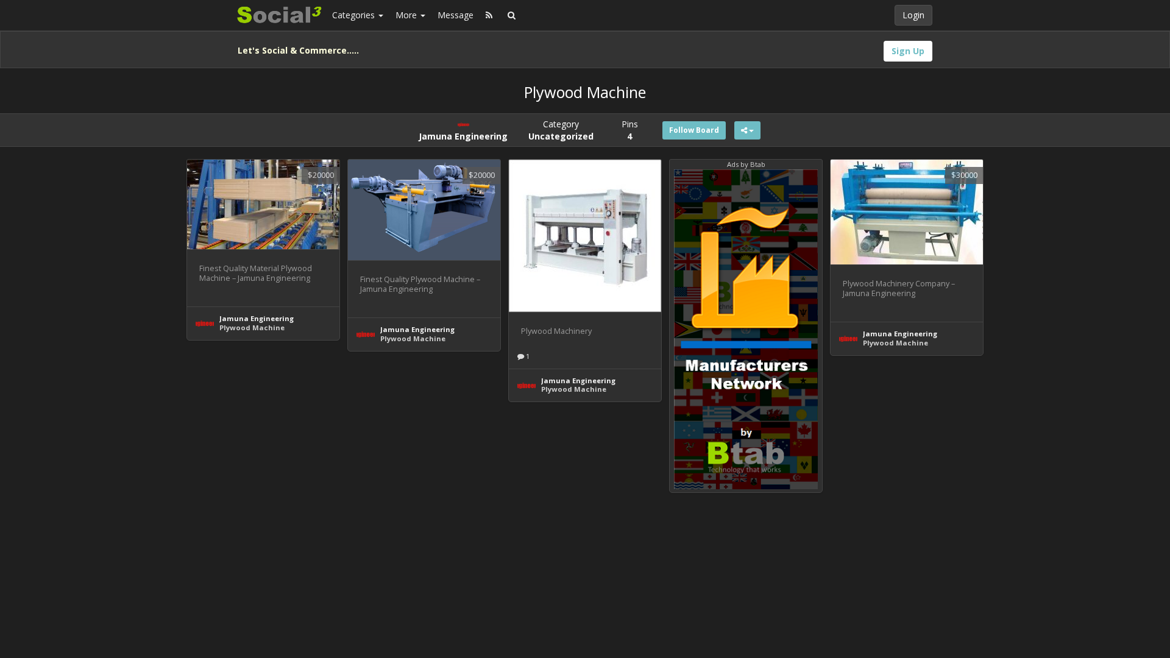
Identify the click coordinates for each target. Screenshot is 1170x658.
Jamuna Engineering (256, 318)
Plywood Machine (252, 327)
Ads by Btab (746, 164)
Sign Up (908, 51)
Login (913, 15)
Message (455, 15)
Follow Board (694, 130)
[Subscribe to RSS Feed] (489, 15)
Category (561, 130)
